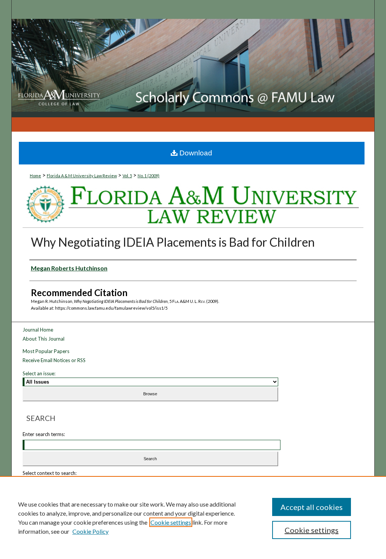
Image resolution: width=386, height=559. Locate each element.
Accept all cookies (311, 506)
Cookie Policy (90, 531)
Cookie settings (170, 522)
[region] (193, 517)
